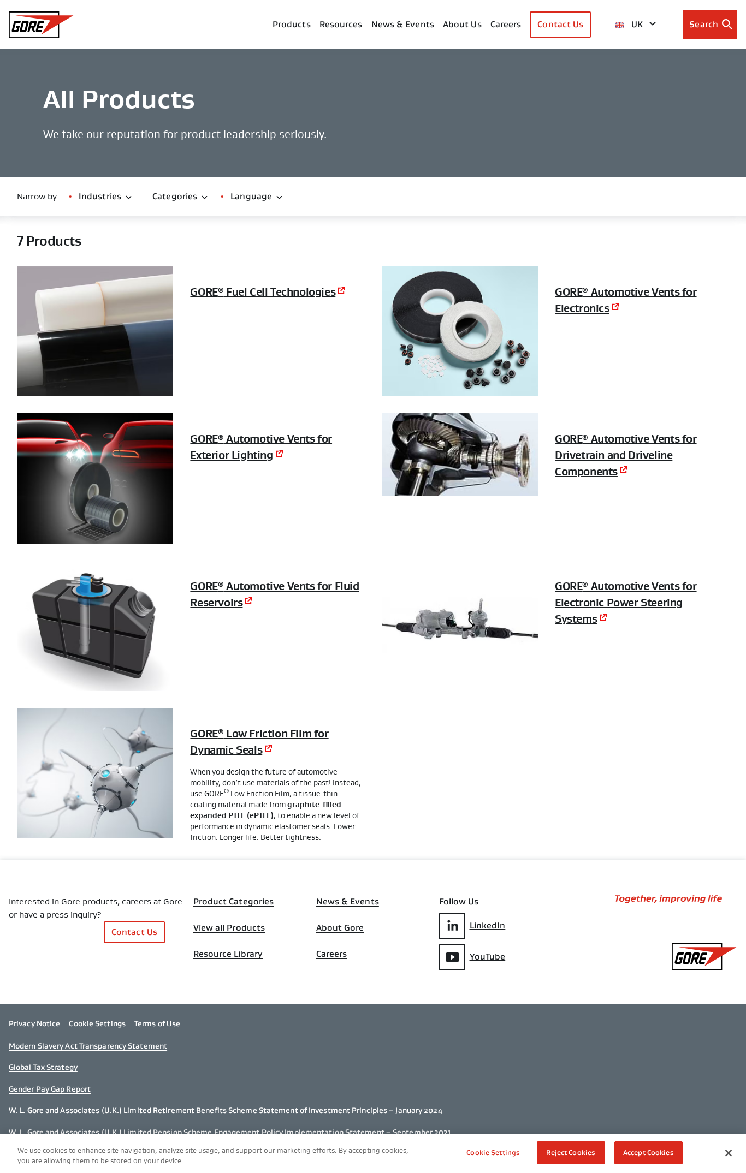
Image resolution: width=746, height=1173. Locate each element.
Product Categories (233, 901)
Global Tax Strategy (43, 1067)
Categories (175, 196)
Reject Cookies (570, 1152)
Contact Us (560, 24)
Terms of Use (157, 1023)
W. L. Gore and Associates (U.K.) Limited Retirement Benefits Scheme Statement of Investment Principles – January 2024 (225, 1110)
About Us (462, 24)
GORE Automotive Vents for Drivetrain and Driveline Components (626, 455)
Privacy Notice (34, 1023)
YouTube (488, 956)
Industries (101, 196)
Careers (331, 954)
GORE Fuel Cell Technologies (262, 292)
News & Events (402, 24)
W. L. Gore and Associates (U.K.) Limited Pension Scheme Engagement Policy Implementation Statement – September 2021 (230, 1132)
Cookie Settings (97, 1023)
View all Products (229, 928)
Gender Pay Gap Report (50, 1089)
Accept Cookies (648, 1152)
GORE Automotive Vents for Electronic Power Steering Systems (626, 602)
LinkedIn (488, 925)
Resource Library (228, 954)
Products (292, 24)
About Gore (340, 928)
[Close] (729, 1153)
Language (252, 196)
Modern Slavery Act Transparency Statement (88, 1045)
